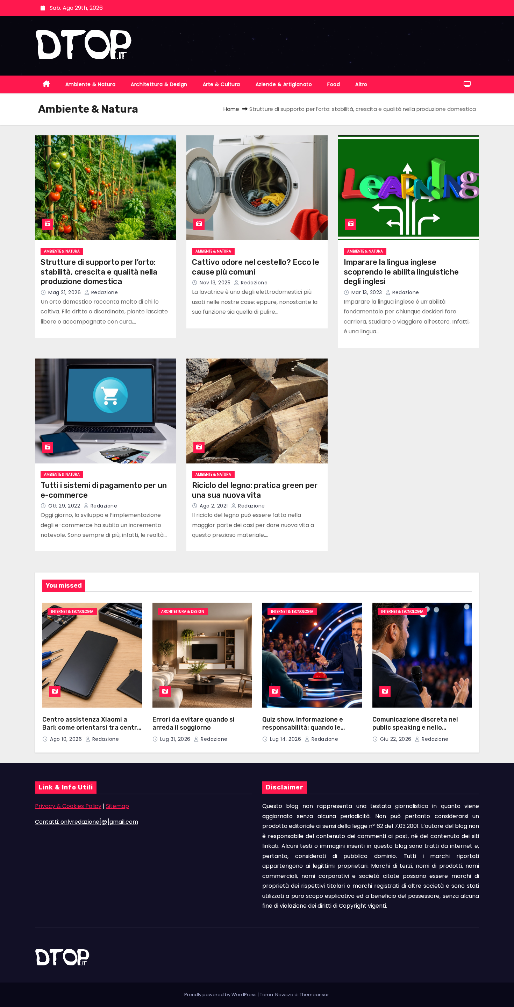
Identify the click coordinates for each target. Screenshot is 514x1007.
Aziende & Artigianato (284, 84)
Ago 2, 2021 (214, 505)
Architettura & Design (159, 84)
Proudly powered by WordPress (221, 994)
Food (333, 84)
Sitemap (117, 806)
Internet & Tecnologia (72, 611)
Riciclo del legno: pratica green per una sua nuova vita (254, 490)
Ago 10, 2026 (67, 739)
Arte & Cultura (221, 84)
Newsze (284, 994)
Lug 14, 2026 (286, 739)
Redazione (104, 292)
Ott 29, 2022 (65, 505)
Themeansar (314, 994)
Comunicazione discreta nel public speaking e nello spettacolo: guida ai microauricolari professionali (417, 731)
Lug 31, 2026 (176, 739)
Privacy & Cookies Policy (68, 806)
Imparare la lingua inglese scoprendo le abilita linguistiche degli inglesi (401, 271)
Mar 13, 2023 (367, 292)
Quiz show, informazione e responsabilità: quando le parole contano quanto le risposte (302, 731)
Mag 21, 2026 (65, 292)
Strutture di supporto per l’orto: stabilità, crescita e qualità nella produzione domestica (99, 271)
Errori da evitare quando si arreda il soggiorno (193, 723)
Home (231, 109)
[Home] (46, 84)
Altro (361, 84)
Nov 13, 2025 (216, 282)
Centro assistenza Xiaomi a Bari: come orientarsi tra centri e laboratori (90, 727)
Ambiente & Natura (90, 84)
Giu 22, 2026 (396, 739)
